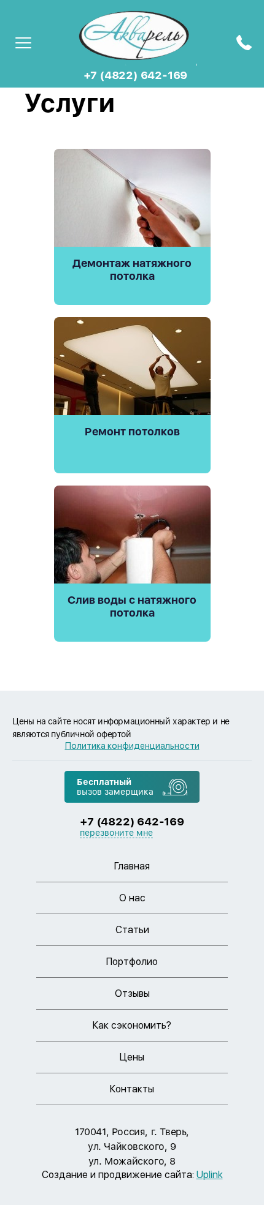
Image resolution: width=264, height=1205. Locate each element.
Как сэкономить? (132, 1025)
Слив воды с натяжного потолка (132, 606)
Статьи (132, 930)
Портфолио (132, 961)
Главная (132, 866)
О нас (132, 898)
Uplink (209, 1175)
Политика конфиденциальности (132, 746)
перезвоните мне (116, 833)
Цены (132, 1057)
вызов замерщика (115, 787)
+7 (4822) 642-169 (135, 75)
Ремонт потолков (132, 431)
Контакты (132, 1089)
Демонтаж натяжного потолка (132, 269)
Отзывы (132, 993)
